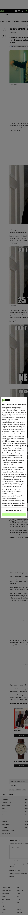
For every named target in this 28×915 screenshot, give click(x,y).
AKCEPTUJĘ (14, 515)
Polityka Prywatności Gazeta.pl (9, 462)
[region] (14, 457)
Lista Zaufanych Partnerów (18, 505)
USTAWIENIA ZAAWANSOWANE (14, 510)
